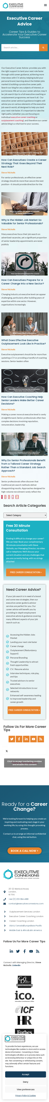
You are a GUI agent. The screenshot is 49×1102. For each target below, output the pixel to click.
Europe (27, 925)
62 (17, 497)
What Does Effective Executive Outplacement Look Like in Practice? (23, 341)
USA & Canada (16, 925)
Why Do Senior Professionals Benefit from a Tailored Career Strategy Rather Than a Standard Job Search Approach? (23, 465)
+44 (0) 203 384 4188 (18, 899)
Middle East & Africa (18, 930)
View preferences (26, 1089)
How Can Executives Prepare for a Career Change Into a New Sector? (22, 281)
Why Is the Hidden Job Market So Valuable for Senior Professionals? (22, 221)
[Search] (43, 47)
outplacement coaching (12, 120)
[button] (45, 5)
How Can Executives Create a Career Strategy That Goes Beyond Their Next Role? (24, 163)
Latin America (35, 930)
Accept (25, 1074)
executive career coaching (23, 117)
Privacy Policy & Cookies (25, 1095)
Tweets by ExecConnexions (24, 763)
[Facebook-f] (19, 739)
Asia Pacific (36, 925)
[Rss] (40, 739)
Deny (25, 1082)
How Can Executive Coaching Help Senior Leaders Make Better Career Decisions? (22, 400)
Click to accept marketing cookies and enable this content (24, 763)
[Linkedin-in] (26, 739)
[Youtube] (33, 739)
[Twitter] (12, 739)
